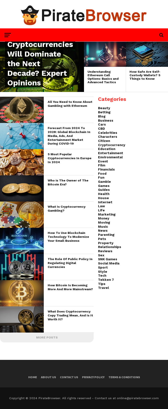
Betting (104, 112)
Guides (104, 190)
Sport (103, 267)
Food (102, 174)
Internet (105, 202)
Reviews (105, 251)
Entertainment (110, 153)
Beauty (104, 108)
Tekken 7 (106, 280)
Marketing (107, 214)
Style (102, 272)
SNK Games (107, 259)
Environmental (110, 157)
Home (32, 377)
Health (103, 194)
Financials (106, 169)
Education (106, 149)
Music (103, 227)
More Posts (47, 337)
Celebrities (107, 133)
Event (103, 161)
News (103, 231)
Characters (107, 137)
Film (101, 165)
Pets (102, 239)
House (103, 198)
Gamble (104, 182)
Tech (102, 276)
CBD (101, 129)
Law (101, 206)
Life (101, 210)
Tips (101, 284)
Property (106, 243)
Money (103, 218)
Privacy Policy (93, 377)
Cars (102, 124)
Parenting (106, 235)
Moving (104, 222)
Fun (101, 177)
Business (105, 121)
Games (104, 186)
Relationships (109, 247)
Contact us (69, 377)
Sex (101, 255)
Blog (101, 116)
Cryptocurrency (111, 145)
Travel (103, 288)
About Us (48, 377)
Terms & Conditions (124, 377)
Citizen (104, 141)
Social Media (108, 263)
